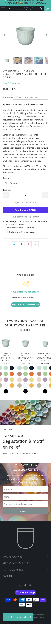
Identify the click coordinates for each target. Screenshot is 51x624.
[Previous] (4, 35)
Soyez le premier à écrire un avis (25, 304)
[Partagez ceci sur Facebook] (21, 244)
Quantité (7, 190)
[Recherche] (41, 8)
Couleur (6, 178)
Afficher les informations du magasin (20, 232)
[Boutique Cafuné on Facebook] (25, 585)
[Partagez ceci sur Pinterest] (29, 244)
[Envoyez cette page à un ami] (36, 244)
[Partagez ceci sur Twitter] (14, 244)
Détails (19, 97)
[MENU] (1, 8)
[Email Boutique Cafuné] (20, 585)
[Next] (46, 35)
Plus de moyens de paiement (25, 216)
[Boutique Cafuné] (25, 8)
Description (8, 97)
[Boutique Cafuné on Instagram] (30, 585)
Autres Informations (34, 97)
